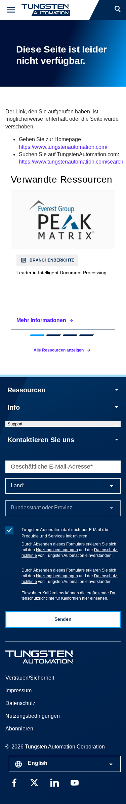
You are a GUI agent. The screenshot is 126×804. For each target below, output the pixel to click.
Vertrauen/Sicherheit (29, 678)
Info (13, 407)
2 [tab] (53, 335)
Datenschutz (20, 703)
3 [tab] (69, 335)
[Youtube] (74, 782)
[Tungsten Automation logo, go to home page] (54, 657)
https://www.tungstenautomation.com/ (63, 147)
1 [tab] (37, 335)
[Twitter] (34, 782)
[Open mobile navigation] (10, 9)
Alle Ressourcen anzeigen (59, 350)
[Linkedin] (54, 782)
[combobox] (65, 764)
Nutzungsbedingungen (57, 549)
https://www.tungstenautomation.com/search (71, 162)
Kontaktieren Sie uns (40, 439)
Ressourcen (26, 390)
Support (15, 423)
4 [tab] (86, 335)
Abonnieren (19, 728)
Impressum (18, 690)
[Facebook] (14, 782)
